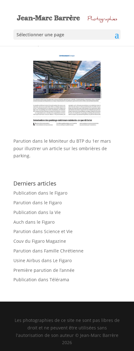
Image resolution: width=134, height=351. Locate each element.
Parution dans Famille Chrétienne (48, 251)
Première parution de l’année (43, 270)
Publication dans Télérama (41, 279)
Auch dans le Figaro (34, 222)
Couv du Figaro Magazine (39, 241)
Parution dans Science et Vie (43, 231)
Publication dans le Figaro (40, 193)
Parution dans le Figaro (37, 203)
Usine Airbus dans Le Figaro (42, 260)
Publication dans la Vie (37, 212)
